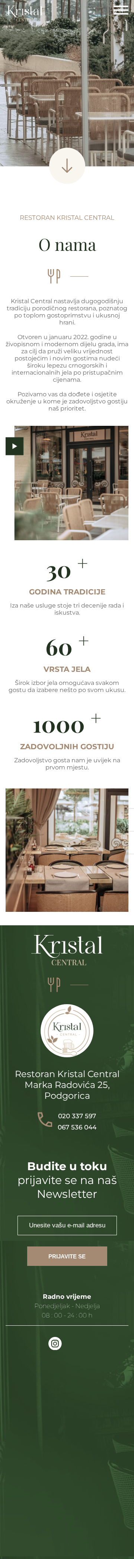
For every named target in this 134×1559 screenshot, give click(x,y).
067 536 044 (77, 1127)
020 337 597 (77, 1116)
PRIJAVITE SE (67, 1256)
